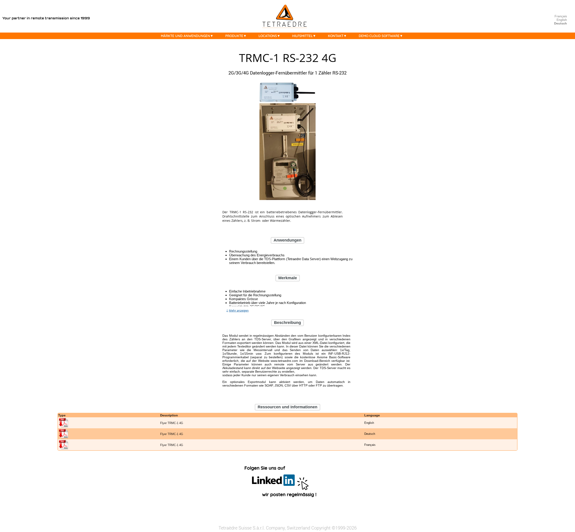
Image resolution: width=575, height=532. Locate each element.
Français (561, 16)
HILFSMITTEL (302, 36)
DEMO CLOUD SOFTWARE (379, 36)
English (562, 20)
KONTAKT (335, 36)
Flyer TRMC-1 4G (171, 423)
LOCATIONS (268, 36)
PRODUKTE (234, 36)
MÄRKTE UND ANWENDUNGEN (185, 36)
